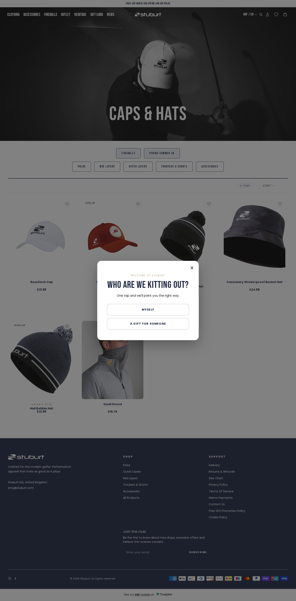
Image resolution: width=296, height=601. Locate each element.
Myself (148, 310)
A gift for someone (148, 324)
